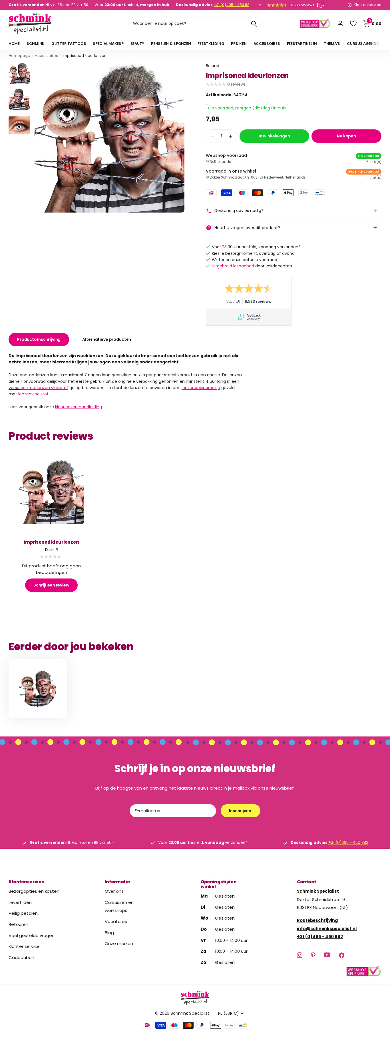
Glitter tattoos (68, 43)
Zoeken (254, 23)
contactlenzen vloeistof (44, 388)
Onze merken (119, 943)
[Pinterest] (313, 955)
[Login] (340, 23)
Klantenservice (26, 882)
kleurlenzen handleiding (78, 407)
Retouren (18, 924)
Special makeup (108, 43)
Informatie (117, 882)
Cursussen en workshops (119, 906)
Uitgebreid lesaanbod (233, 266)
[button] (230, 136)
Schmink (36, 43)
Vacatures (116, 921)
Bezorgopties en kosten (34, 891)
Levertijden (20, 902)
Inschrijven (240, 811)
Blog (109, 932)
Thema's (332, 43)
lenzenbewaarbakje (201, 388)
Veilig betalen (23, 913)
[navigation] (19, 73)
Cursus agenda (363, 43)
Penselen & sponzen (171, 43)
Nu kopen (346, 136)
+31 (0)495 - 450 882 (233, 4)
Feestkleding (211, 43)
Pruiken (238, 43)
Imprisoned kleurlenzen (51, 542)
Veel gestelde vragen (32, 935)
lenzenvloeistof (33, 394)
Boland (212, 66)
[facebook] (341, 955)
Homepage (19, 55)
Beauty (137, 43)
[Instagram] (299, 955)
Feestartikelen (302, 43)
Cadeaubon (21, 957)
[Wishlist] (353, 23)
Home (14, 43)
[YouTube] (327, 955)
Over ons (114, 891)
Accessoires (267, 43)
